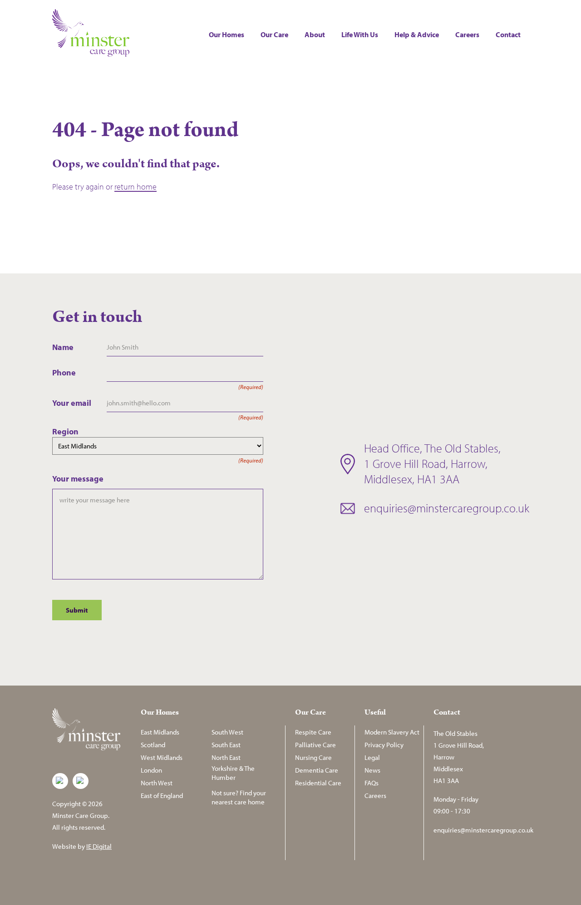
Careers (467, 34)
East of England (162, 795)
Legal (372, 757)
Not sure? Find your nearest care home (239, 797)
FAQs (371, 782)
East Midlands (160, 732)
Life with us (359, 34)
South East (226, 744)
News (372, 770)
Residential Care (318, 782)
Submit (77, 610)
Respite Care (313, 732)
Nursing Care (313, 757)
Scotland (153, 744)
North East (226, 757)
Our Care (274, 34)
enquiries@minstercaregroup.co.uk (446, 508)
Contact (508, 34)
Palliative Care (315, 744)
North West (156, 782)
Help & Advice (416, 34)
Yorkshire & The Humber (233, 773)
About (315, 34)
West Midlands (161, 757)
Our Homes (226, 34)
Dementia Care (316, 770)
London (151, 770)
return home (135, 186)
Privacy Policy (384, 744)
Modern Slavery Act (391, 732)
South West (227, 732)
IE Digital (99, 846)
